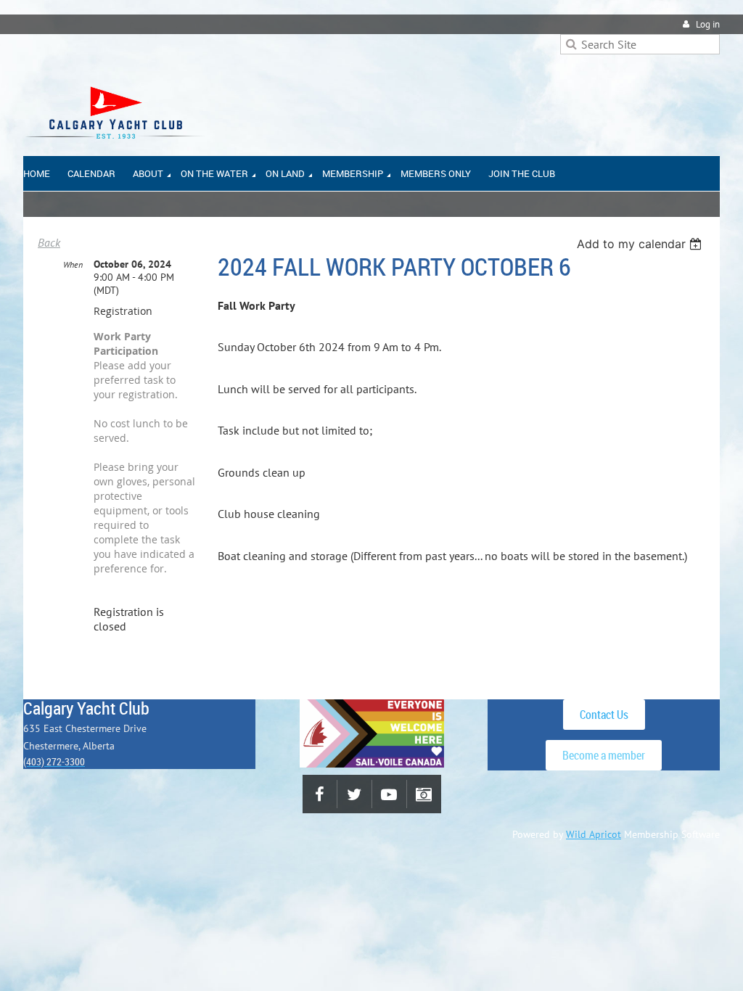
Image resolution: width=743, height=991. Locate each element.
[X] (354, 794)
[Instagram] (424, 794)
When (73, 264)
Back (49, 242)
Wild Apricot (593, 834)
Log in (708, 24)
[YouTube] (389, 794)
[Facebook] (320, 794)
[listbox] (641, 243)
